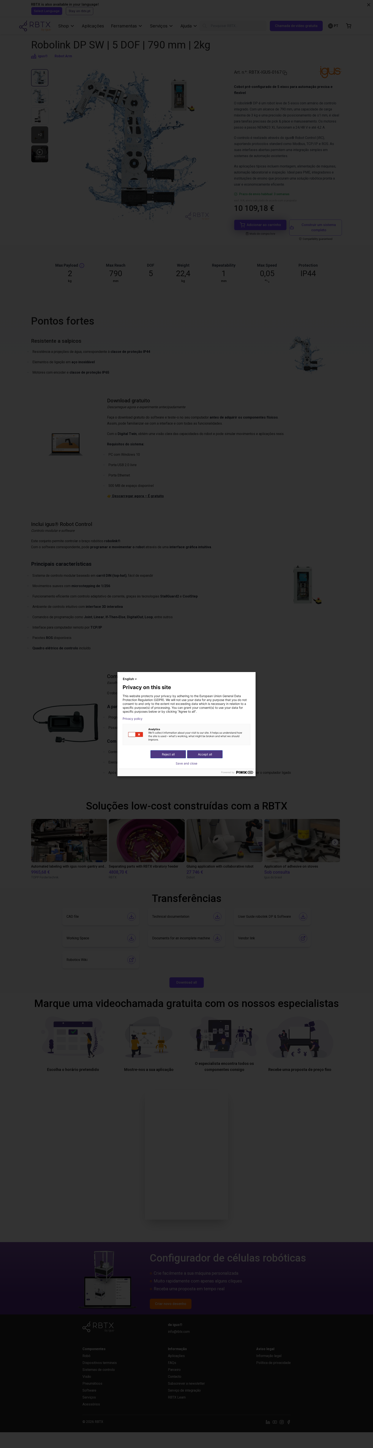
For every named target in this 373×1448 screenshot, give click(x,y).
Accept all (205, 754)
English (128, 679)
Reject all (168, 754)
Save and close (186, 763)
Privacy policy (132, 718)
